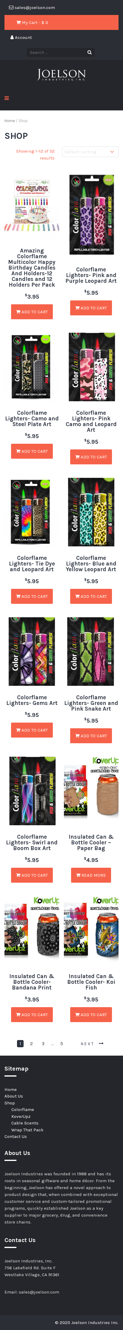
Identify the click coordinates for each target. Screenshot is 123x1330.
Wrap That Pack (27, 1130)
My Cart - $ (34, 22)
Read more (93, 875)
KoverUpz (20, 1116)
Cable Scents (25, 1123)
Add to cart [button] (34, 311)
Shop (9, 1103)
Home (9, 120)
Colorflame (22, 1109)
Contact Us (15, 1136)
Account (23, 37)
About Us (13, 1096)
